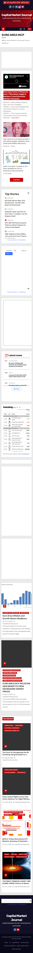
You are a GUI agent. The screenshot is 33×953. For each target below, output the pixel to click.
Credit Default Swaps (16, 812)
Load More (16, 180)
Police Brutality (21, 772)
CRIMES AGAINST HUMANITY (11, 770)
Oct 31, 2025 (9, 621)
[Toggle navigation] (21, 29)
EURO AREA (15, 613)
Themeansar (17, 939)
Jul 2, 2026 (8, 844)
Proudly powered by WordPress (11, 937)
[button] (25, 29)
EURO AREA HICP (24, 613)
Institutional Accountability (12, 728)
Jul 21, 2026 (8, 802)
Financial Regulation (21, 857)
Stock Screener (16, 949)
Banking (7, 812)
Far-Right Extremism (10, 772)
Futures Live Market (9, 946)
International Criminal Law (12, 730)
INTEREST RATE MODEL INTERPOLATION (12, 678)
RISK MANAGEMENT (19, 814)
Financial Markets (9, 857)
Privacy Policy (25, 942)
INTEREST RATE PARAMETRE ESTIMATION (12, 680)
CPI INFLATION (6, 670)
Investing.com (26, 453)
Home (4, 38)
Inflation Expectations (9, 675)
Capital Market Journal (16, 15)
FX (10, 942)
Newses (28, 937)
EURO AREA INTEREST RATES (9, 673)
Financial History (23, 854)
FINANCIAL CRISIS (9, 814)
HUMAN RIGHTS (18, 725)
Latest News (15, 942)
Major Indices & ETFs (23, 946)
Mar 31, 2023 (9, 694)
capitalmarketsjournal (22, 802)
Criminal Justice (9, 725)
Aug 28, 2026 (9, 758)
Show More (15, 118)
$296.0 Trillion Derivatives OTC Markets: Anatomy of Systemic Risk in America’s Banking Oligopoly (16, 841)
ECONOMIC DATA (7, 613)
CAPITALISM (14, 854)
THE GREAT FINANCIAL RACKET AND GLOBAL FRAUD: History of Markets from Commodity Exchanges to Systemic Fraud (16, 884)
